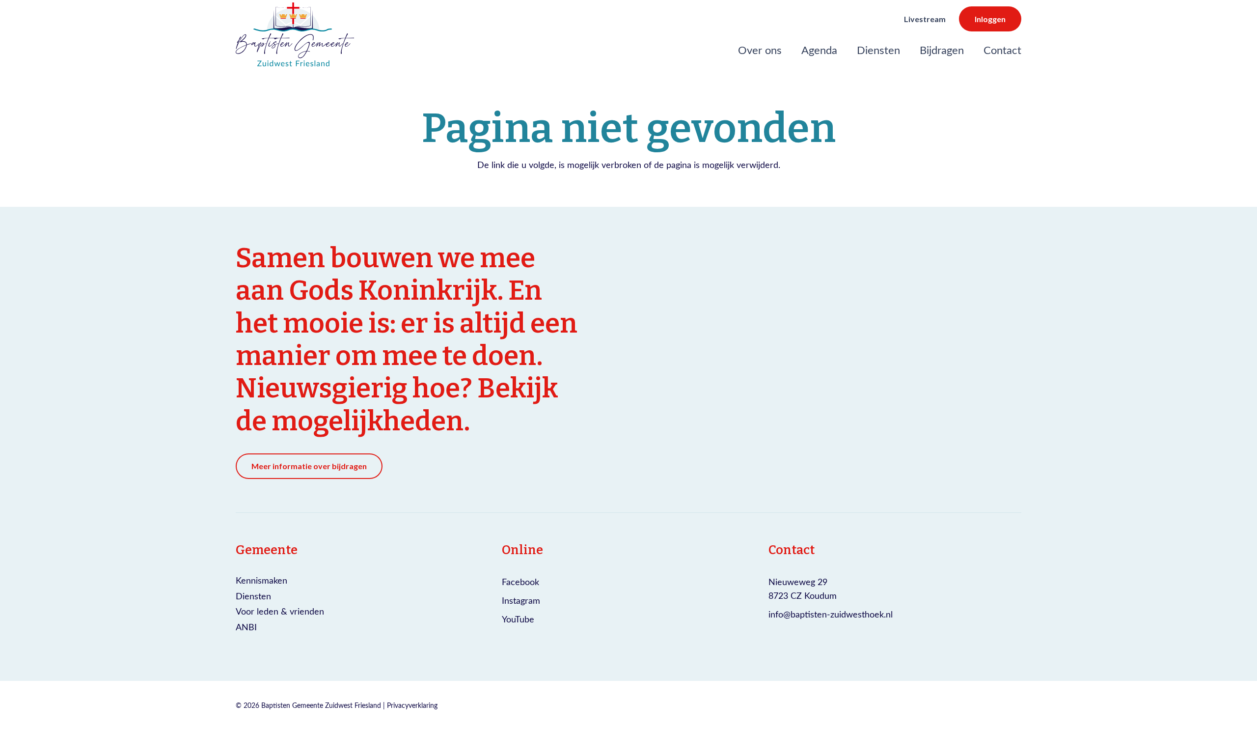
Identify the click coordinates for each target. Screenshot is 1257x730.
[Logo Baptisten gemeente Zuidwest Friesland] (295, 34)
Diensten (253, 596)
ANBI (246, 627)
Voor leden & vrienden (280, 611)
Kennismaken (261, 580)
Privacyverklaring (412, 705)
